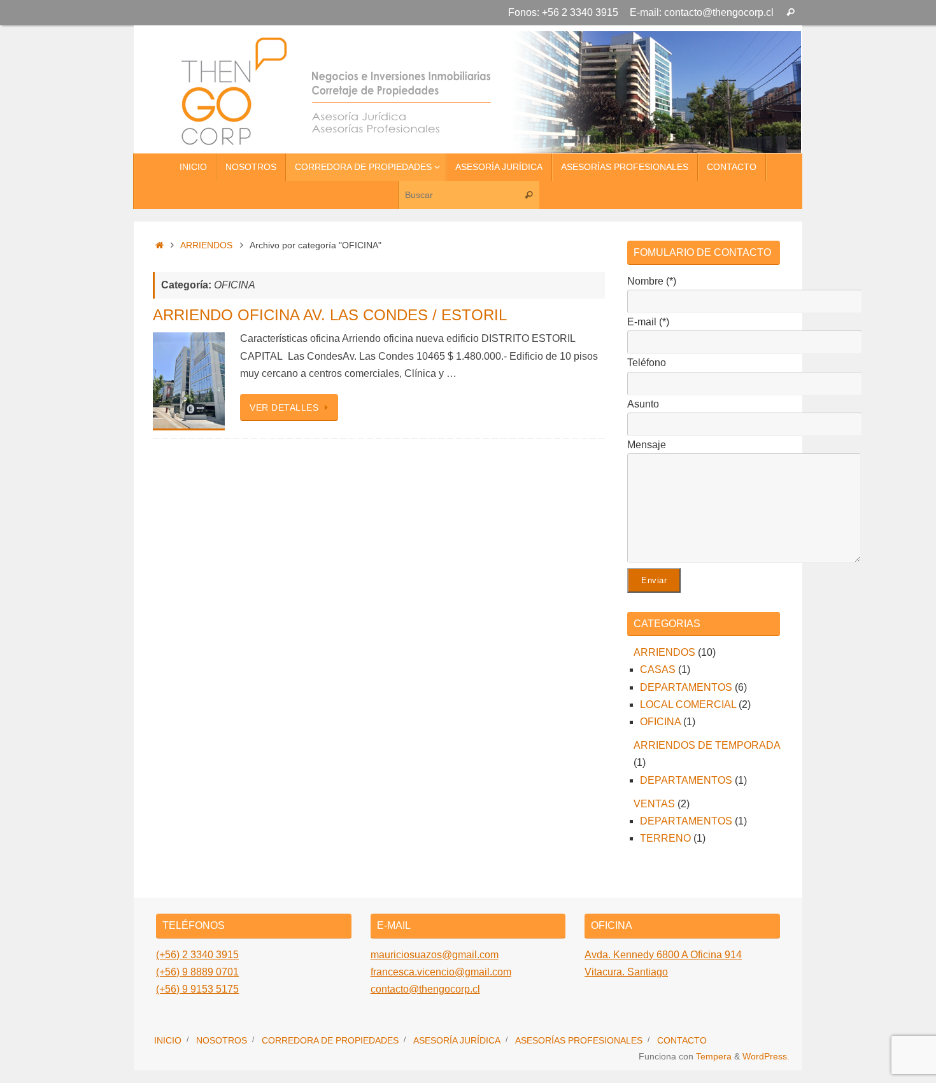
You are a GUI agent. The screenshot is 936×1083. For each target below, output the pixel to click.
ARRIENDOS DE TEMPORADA (707, 745)
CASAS (658, 669)
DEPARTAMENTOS (686, 687)
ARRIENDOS (206, 245)
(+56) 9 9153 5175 (197, 989)
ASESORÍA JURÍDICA (456, 1040)
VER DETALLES (284, 407)
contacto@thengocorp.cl (425, 989)
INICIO (167, 1040)
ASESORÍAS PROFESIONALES (578, 1040)
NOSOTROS (221, 1040)
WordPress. (766, 1056)
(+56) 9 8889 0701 (197, 971)
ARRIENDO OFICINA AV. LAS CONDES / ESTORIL (330, 314)
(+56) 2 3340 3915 (197, 954)
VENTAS (654, 803)
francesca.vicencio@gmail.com (441, 971)
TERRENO (665, 838)
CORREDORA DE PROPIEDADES (330, 1040)
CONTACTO (682, 1040)
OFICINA (660, 721)
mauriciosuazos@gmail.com (435, 954)
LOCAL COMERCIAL (688, 704)
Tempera (714, 1056)
